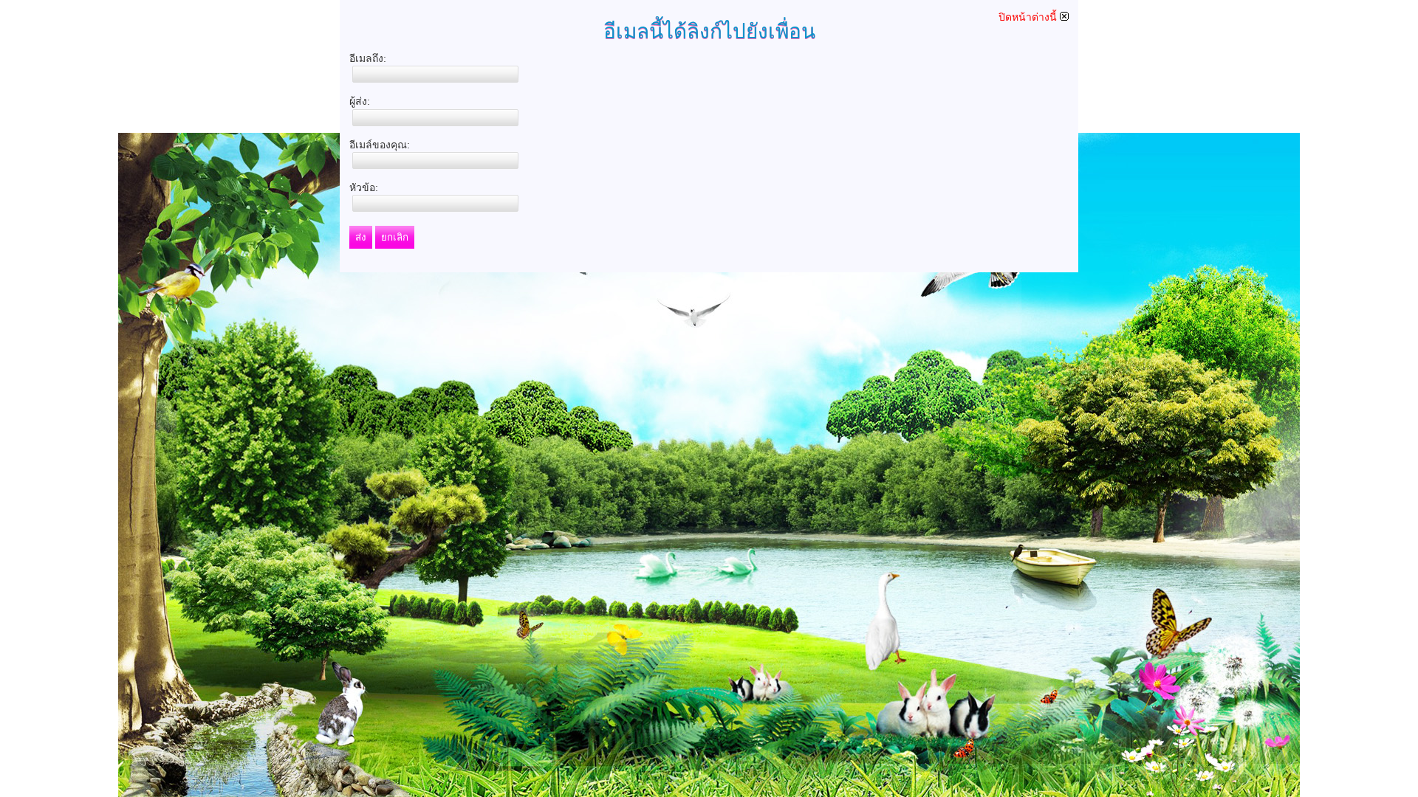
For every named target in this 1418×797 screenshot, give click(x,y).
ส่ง (360, 237)
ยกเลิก (394, 237)
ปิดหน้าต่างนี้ (1029, 17)
